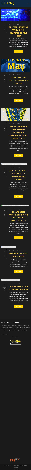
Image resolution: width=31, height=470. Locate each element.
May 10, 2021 (22, 74)
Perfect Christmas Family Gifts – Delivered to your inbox (18, 31)
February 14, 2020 (23, 209)
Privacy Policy (15, 337)
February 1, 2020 (23, 250)
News (15, 24)
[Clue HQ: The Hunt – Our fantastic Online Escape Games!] (15, 164)
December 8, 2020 (23, 123)
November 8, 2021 (23, 24)
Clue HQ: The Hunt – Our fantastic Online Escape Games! (18, 175)
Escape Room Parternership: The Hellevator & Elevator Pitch (18, 216)
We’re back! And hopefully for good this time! (18, 80)
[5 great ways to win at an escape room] (15, 280)
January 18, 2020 (23, 284)
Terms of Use (15, 469)
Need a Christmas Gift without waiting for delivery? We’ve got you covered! (18, 132)
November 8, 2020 (23, 168)
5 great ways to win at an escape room (18, 288)
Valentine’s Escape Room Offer (18, 254)
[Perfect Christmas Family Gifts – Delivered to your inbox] (15, 15)
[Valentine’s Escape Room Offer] (15, 247)
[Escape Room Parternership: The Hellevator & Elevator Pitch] (15, 205)
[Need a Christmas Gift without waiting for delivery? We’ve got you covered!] (15, 114)
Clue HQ (11, 24)
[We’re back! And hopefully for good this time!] (15, 65)
